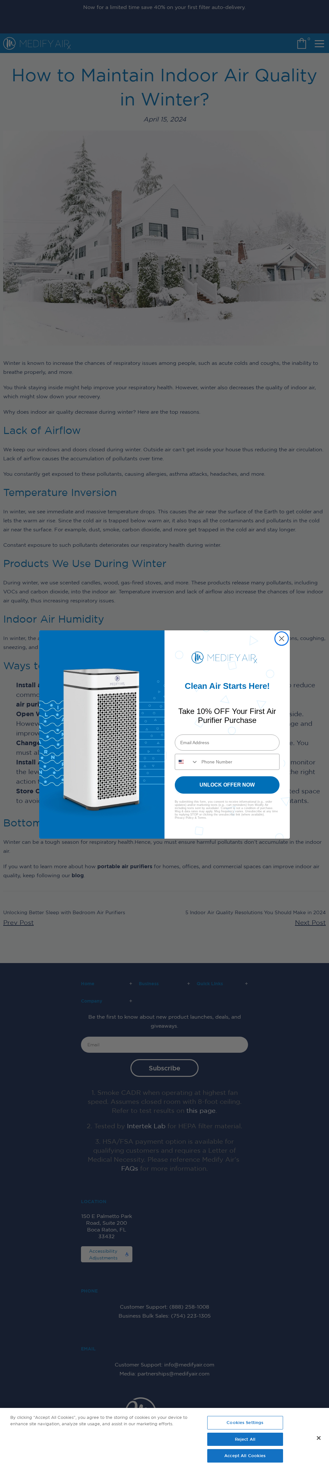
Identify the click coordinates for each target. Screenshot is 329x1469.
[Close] (319, 1438)
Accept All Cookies (245, 1455)
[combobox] (186, 762)
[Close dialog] (281, 638)
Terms (202, 817)
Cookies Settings (245, 1422)
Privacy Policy (184, 817)
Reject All (245, 1439)
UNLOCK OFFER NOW (227, 785)
